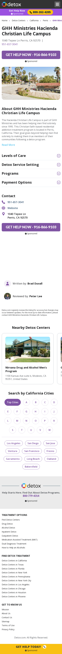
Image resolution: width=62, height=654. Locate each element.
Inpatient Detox (9, 531)
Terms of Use (8, 625)
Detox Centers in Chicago (14, 588)
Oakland (51, 458)
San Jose (50, 443)
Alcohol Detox (8, 527)
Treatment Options (14, 515)
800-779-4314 (31, 495)
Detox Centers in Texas (13, 564)
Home (4, 20)
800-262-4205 (42, 12)
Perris (45, 20)
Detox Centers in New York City (16, 580)
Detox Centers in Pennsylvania (16, 576)
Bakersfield (31, 466)
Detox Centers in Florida (13, 568)
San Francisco (31, 451)
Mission (5, 609)
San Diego (33, 443)
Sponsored (18, 14)
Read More (8, 144)
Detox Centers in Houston (14, 592)
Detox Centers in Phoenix (14, 596)
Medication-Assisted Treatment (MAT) (19, 539)
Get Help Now (17, 11)
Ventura (12, 451)
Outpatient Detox (10, 535)
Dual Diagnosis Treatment (14, 543)
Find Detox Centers (11, 519)
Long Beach (33, 458)
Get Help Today (29, 647)
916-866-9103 (31, 55)
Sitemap (5, 621)
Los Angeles (13, 443)
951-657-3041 (10, 44)
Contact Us (7, 617)
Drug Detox (7, 523)
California (34, 20)
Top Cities (12, 402)
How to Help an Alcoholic (13, 547)
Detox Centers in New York (14, 572)
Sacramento (13, 458)
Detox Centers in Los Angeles (15, 584)
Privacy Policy (8, 629)
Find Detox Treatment (16, 555)
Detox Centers (18, 20)
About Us (6, 613)
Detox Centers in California (14, 560)
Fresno (50, 451)
